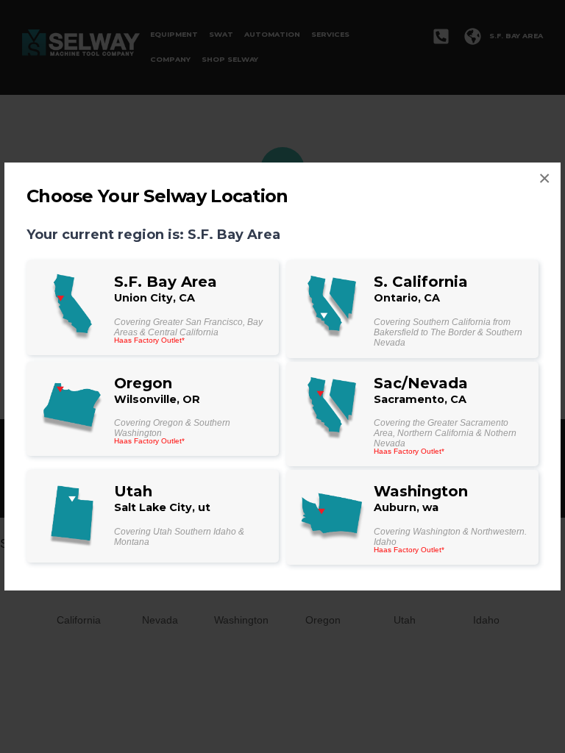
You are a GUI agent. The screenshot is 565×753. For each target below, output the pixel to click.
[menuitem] (152, 307)
